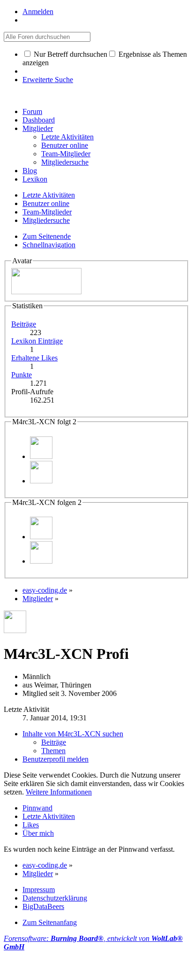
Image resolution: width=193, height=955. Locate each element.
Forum (32, 111)
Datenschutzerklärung (54, 898)
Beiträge (23, 324)
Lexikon (34, 179)
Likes (30, 825)
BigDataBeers (43, 906)
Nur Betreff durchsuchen (69, 54)
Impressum (38, 890)
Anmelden (37, 11)
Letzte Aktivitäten (48, 816)
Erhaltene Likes (34, 358)
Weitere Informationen (59, 792)
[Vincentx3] (41, 481)
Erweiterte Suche (47, 80)
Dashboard (38, 120)
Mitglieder (37, 128)
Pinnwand (37, 808)
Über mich (38, 833)
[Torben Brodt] (41, 456)
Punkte (21, 375)
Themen (53, 751)
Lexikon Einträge (37, 341)
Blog (29, 171)
